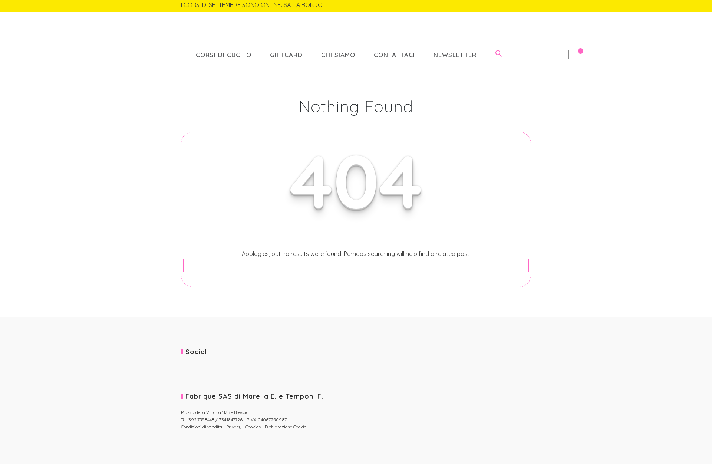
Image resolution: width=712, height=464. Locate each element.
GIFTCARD (286, 55)
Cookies (253, 427)
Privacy (233, 427)
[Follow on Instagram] (525, 5)
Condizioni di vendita (202, 427)
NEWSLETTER (455, 55)
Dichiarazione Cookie (285, 427)
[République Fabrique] (356, 30)
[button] (499, 55)
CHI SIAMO (338, 55)
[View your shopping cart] (527, 55)
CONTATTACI (394, 55)
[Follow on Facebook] (514, 5)
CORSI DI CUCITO (223, 55)
